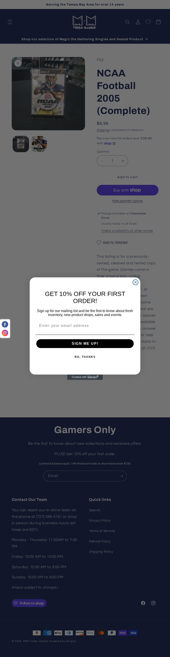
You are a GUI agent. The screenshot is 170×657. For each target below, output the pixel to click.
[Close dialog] (135, 282)
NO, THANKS (85, 356)
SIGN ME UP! (85, 343)
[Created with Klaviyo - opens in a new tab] (85, 377)
